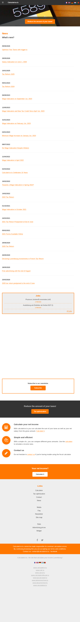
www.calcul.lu (40, 573)
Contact (39, 497)
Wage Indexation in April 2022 (13, 160)
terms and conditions (58, 549)
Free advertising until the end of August (16, 271)
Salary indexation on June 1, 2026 (14, 62)
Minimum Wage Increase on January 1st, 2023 (19, 136)
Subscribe (38, 388)
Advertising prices (39, 527)
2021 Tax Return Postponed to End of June (17, 222)
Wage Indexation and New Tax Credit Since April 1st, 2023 (23, 111)
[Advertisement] (40, 11)
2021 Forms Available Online (12, 234)
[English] (38, 563)
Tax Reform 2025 (8, 74)
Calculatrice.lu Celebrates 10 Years (15, 173)
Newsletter (39, 514)
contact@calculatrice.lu (40, 551)
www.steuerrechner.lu (40, 583)
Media (39, 507)
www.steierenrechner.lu (40, 580)
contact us (31, 454)
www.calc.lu (40, 570)
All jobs (69, 311)
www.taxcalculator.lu (40, 578)
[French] (35, 563)
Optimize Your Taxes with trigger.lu (14, 50)
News (39, 500)
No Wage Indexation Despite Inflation (15, 148)
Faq (39, 511)
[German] (40, 563)
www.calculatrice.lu (40, 568)
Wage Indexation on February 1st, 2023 (16, 123)
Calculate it (40, 431)
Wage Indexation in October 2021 (14, 209)
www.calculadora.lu (40, 585)
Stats (39, 524)
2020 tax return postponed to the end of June (18, 283)
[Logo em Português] (45, 563)
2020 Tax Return (8, 246)
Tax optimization (40, 411)
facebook (54, 551)
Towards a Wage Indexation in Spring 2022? (18, 185)
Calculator (39, 490)
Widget (39, 531)
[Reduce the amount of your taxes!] (40, 21)
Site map (39, 517)
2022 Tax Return (8, 197)
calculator (68, 441)
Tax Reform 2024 (8, 86)
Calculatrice (13, 2)
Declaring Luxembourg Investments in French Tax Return (23, 259)
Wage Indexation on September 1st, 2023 (17, 99)
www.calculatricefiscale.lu (40, 575)
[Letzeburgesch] (42, 563)
